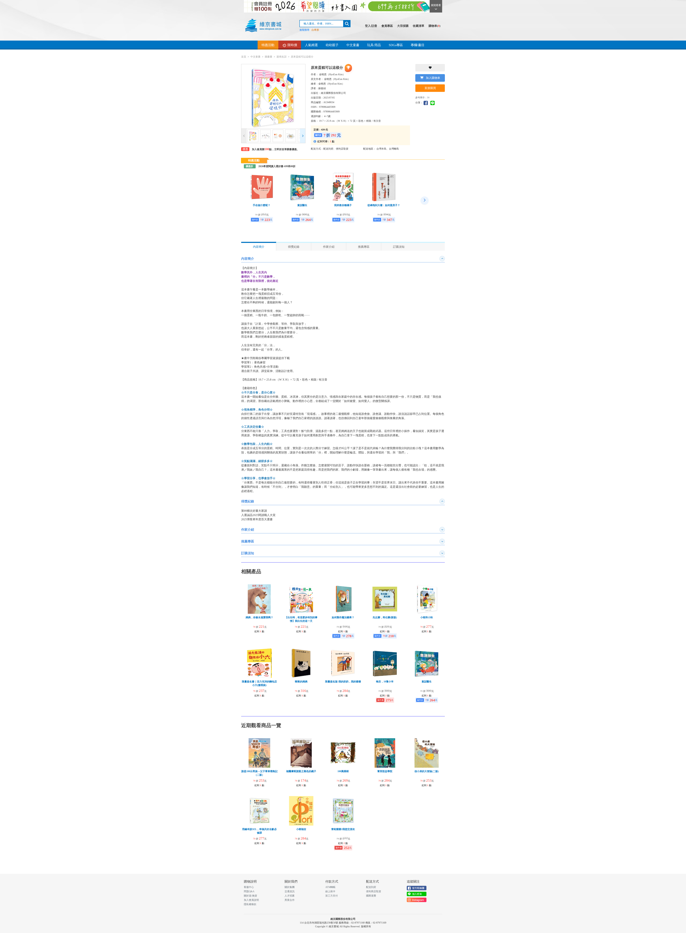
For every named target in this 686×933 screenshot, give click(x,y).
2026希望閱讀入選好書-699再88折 (276, 166)
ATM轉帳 (330, 887)
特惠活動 (268, 45)
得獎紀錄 (293, 246)
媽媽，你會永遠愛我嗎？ (259, 617)
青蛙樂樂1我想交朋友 (343, 829)
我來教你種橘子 (343, 205)
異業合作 (290, 900)
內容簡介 (258, 246)
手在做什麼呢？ (261, 205)
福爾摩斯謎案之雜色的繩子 (301, 771)
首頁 (243, 56)
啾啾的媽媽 (301, 681)
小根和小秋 (426, 617)
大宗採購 (403, 25)
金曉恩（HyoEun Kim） (332, 74)
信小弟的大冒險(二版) (426, 771)
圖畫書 (268, 56)
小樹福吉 (301, 829)
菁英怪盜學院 (384, 771)
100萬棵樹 (343, 771)
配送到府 (371, 887)
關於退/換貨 (250, 895)
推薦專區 (363, 246)
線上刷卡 (330, 891)
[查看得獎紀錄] (348, 67)
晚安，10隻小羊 (385, 681)
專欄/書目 (417, 45)
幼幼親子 (332, 45)
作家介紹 (328, 246)
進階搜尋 (304, 30)
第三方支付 (331, 895)
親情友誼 (282, 56)
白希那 (315, 30)
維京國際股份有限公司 (333, 93)
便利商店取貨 (373, 891)
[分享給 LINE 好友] (433, 102)
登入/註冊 (371, 25)
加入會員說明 (251, 900)
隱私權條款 (250, 904)
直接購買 (430, 88)
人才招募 (290, 895)
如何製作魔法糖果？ (343, 617)
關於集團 (290, 887)
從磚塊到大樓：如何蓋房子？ (383, 205)
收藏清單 (418, 25)
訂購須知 (398, 246)
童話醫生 (302, 205)
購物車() (434, 25)
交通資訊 (290, 891)
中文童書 (352, 45)
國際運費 (371, 895)
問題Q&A (249, 891)
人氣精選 (311, 45)
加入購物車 (432, 77)
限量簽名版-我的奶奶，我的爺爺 (343, 681)
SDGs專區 (396, 45)
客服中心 (249, 887)
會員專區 (387, 25)
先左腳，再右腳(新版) (385, 617)
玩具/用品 (374, 45)
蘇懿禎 (322, 88)
